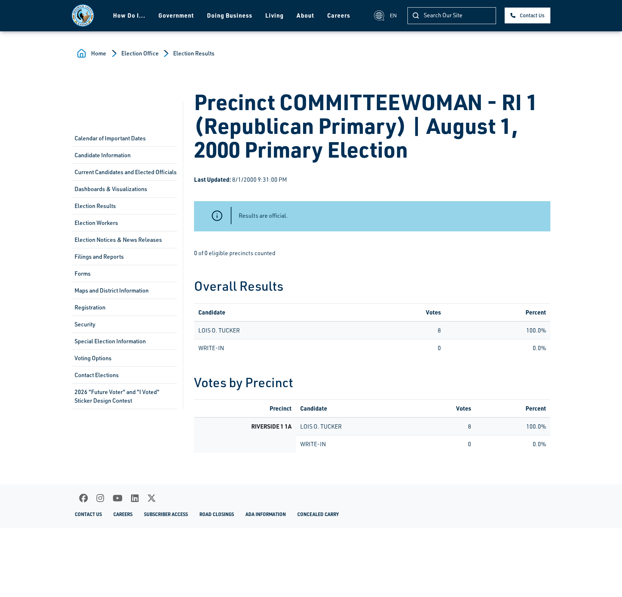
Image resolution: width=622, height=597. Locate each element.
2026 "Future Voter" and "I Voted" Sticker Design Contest (117, 396)
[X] (151, 498)
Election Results (194, 53)
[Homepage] (83, 15)
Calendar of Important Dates (110, 138)
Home (98, 53)
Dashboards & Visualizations (111, 189)
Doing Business (229, 15)
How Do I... (129, 15)
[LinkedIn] (135, 498)
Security (85, 324)
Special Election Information (110, 341)
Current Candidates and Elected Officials (126, 172)
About (305, 15)
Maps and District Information (112, 290)
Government (176, 15)
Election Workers (96, 222)
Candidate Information (103, 155)
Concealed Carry (318, 514)
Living (274, 15)
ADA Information (265, 514)
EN (393, 15)
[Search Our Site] (415, 15)
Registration (90, 307)
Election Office (140, 53)
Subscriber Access (166, 514)
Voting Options (93, 358)
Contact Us (532, 15)
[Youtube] (117, 498)
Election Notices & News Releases (118, 239)
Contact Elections (97, 375)
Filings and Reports (99, 256)
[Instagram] (100, 498)
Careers (338, 15)
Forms (83, 273)
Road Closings (216, 514)
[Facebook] (83, 498)
